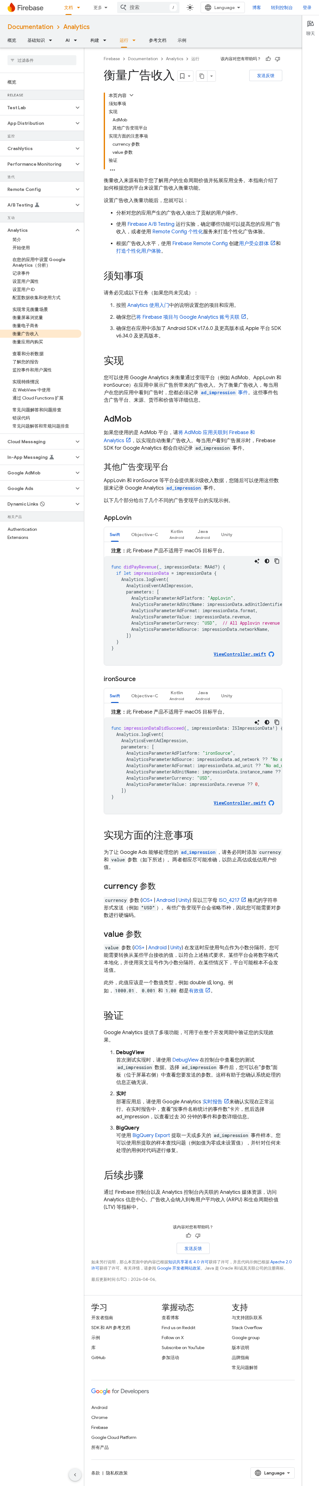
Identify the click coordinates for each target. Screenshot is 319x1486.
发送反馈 (265, 75)
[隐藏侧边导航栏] (75, 1475)
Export (151, 1135)
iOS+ (147, 900)
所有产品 (100, 1447)
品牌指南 (240, 1357)
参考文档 (157, 40)
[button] (37, 108)
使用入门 (148, 305)
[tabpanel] (193, 606)
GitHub (98, 1357)
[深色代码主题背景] (267, 561)
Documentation (30, 27)
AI (67, 40)
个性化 (177, 232)
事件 (224, 393)
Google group (245, 1337)
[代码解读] (257, 561)
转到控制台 (282, 7)
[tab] (115, 534)
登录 (307, 7)
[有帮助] (268, 59)
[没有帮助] (277, 59)
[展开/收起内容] (131, 95)
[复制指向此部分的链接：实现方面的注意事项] (199, 836)
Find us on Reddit (178, 1327)
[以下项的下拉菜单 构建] (106, 40)
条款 (95, 1472)
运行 (124, 40)
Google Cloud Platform (113, 1437)
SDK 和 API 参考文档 (110, 1327)
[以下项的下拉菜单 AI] (77, 40)
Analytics (76, 27)
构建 (94, 40)
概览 (11, 40)
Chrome (99, 1417)
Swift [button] (115, 534)
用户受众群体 (254, 243)
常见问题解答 (245, 1367)
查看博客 (170, 1317)
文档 (68, 7)
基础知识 (36, 40)
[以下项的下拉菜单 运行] (135, 40)
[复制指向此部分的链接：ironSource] (142, 679)
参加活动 (170, 1357)
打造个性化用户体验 (138, 251)
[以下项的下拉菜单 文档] (80, 7)
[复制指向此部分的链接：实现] (130, 361)
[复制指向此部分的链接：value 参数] (148, 934)
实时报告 (212, 1102)
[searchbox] (41, 60)
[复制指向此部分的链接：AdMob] (138, 419)
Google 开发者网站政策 (179, 1268)
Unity (184, 900)
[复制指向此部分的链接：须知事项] (150, 276)
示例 (182, 40)
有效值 (196, 991)
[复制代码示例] (277, 561)
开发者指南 (102, 1317)
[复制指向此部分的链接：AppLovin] (137, 518)
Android (165, 900)
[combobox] (148, 7)
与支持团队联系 (247, 1317)
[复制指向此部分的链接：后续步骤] (150, 1176)
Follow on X (173, 1337)
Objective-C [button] (144, 534)
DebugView (185, 1060)
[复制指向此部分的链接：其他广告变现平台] (175, 467)
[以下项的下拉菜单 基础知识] (52, 40)
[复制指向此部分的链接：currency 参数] (162, 886)
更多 (97, 7)
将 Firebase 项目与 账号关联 (188, 317)
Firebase (112, 58)
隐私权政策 (117, 1472)
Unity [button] (226, 534)
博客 (256, 7)
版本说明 (240, 1347)
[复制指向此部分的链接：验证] (130, 1016)
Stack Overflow (247, 1327)
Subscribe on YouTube (183, 1347)
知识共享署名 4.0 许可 (188, 1262)
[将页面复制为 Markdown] (201, 76)
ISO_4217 (229, 900)
